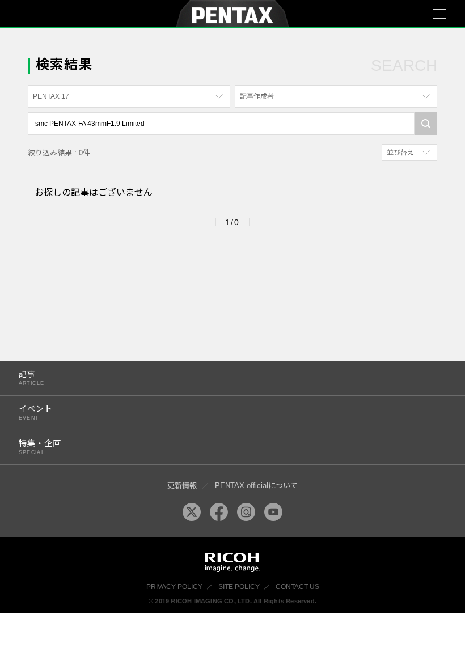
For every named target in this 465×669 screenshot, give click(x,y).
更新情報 (182, 485)
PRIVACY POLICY (174, 587)
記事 (31, 378)
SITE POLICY (239, 587)
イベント (36, 412)
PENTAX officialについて (256, 485)
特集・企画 (40, 447)
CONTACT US (297, 587)
